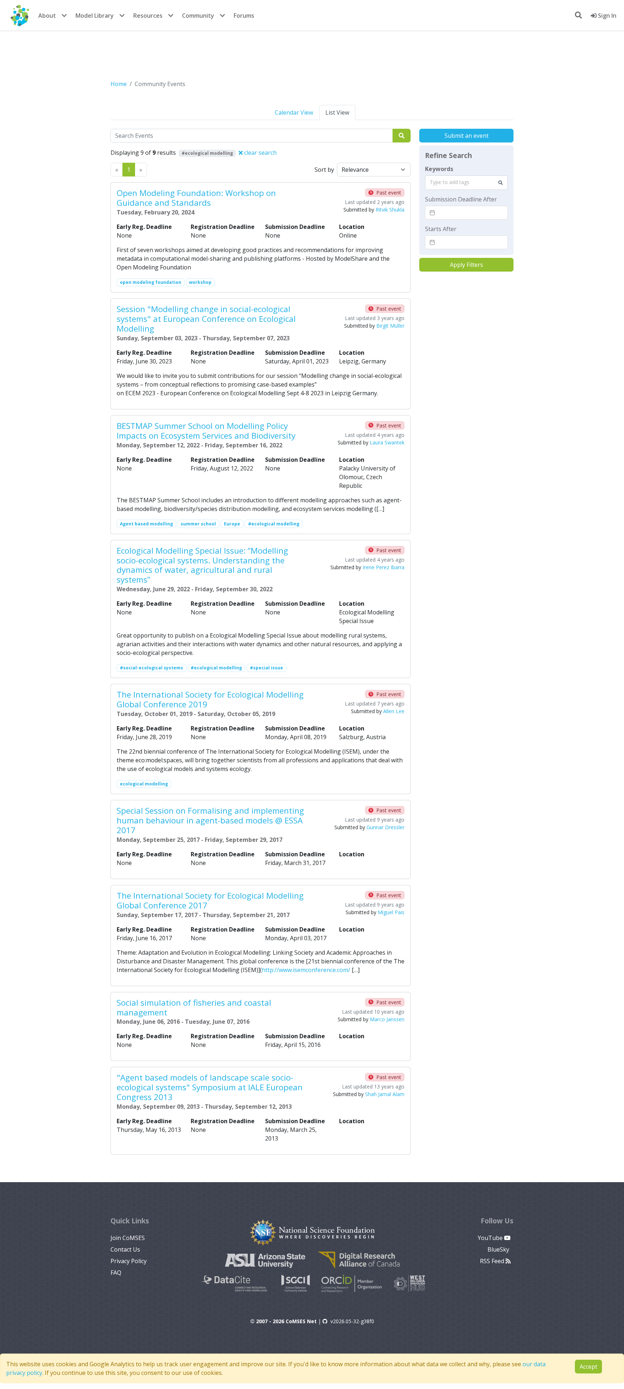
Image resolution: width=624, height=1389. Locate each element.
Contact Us (125, 1249)
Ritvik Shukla (390, 209)
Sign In (606, 16)
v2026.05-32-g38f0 (352, 1321)
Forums (244, 16)
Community (198, 16)
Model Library (94, 16)
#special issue (266, 668)
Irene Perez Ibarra (383, 567)
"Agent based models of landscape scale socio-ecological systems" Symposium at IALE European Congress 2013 (210, 1087)
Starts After (440, 229)
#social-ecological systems (151, 668)
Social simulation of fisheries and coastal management (194, 1007)
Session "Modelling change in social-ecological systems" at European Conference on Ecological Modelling (206, 318)
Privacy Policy (128, 1261)
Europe (232, 524)
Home (118, 84)
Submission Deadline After (461, 199)
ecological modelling (144, 784)
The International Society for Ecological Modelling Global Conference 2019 (210, 699)
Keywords (439, 168)
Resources (147, 16)
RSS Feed (493, 1261)
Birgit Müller (390, 325)
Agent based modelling (146, 524)
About (47, 16)
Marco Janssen (387, 1019)
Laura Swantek (387, 442)
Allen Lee (393, 711)
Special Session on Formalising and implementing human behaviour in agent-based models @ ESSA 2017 (210, 820)
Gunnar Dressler (385, 827)
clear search (260, 153)
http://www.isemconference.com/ (306, 970)
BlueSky (499, 1249)
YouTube (491, 1238)
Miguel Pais (391, 912)
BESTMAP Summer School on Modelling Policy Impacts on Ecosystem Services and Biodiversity (206, 430)
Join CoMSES (127, 1238)
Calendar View (294, 112)
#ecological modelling (273, 524)
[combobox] (466, 182)
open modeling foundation (150, 282)
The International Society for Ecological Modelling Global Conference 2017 (210, 900)
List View (337, 112)
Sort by (324, 170)
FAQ (115, 1273)
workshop (200, 282)
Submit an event (467, 136)
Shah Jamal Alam (384, 1094)
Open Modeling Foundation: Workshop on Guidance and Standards (196, 197)
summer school (198, 524)
